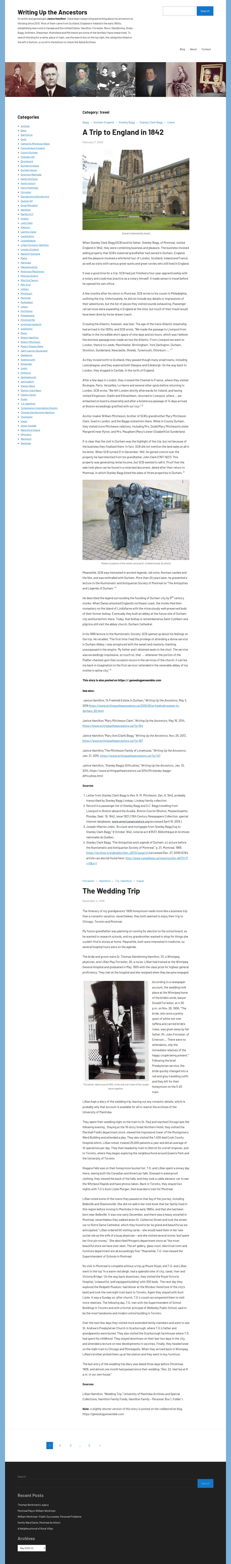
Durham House (29, 170)
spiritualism (27, 381)
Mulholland (27, 302)
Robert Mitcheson (30, 341)
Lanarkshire (27, 236)
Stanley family (28, 394)
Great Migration (29, 205)
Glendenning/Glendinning (35, 196)
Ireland (24, 218)
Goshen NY (27, 200)
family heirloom (29, 178)
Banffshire (27, 134)
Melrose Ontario (29, 275)
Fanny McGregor (29, 187)
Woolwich (26, 438)
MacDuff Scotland (30, 253)
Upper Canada (28, 425)
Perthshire (27, 310)
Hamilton (26, 209)
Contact (206, 49)
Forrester (26, 192)
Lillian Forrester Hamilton (35, 244)
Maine (24, 258)
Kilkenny (25, 227)
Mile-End (25, 284)
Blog (182, 49)
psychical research (31, 324)
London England (30, 249)
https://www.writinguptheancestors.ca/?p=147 (130, 755)
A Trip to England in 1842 (123, 131)
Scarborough (28, 359)
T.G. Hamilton (28, 403)
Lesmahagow (28, 240)
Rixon (24, 333)
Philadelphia (27, 315)
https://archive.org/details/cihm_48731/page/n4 (117, 853)
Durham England (30, 165)
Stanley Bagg (28, 385)
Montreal (25, 297)
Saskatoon (26, 355)
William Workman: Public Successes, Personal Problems (49, 1516)
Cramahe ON (27, 156)
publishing (26, 328)
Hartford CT (27, 214)
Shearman (26, 363)
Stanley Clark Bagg (31, 390)
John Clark (27, 222)
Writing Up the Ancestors (52, 12)
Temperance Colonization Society (39, 407)
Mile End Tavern (29, 280)
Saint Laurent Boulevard (34, 350)
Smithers (26, 372)
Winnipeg (26, 434)
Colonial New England (33, 147)
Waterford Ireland (30, 429)
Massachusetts (29, 266)
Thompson (27, 416)
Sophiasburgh (28, 377)
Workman (26, 443)
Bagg (23, 130)
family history (28, 183)
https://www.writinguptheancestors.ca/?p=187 (112, 741)
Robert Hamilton (30, 337)
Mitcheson (26, 293)
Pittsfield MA (28, 319)
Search (205, 11)
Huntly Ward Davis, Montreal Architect (39, 1522)
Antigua (25, 125)
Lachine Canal (28, 231)
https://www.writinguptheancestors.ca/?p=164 (112, 726)
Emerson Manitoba (31, 174)
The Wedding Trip (111, 890)
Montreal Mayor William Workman (36, 1510)
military (25, 288)
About (193, 49)
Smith (24, 368)
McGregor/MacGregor (32, 271)
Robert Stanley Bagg (32, 346)
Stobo (24, 399)
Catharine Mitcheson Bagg (35, 143)
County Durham (29, 152)
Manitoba (26, 262)
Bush (23, 139)
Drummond (27, 161)
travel (24, 421)
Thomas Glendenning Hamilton (38, 412)
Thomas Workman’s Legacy (33, 1504)
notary (24, 306)
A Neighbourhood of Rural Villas (35, 1528)
